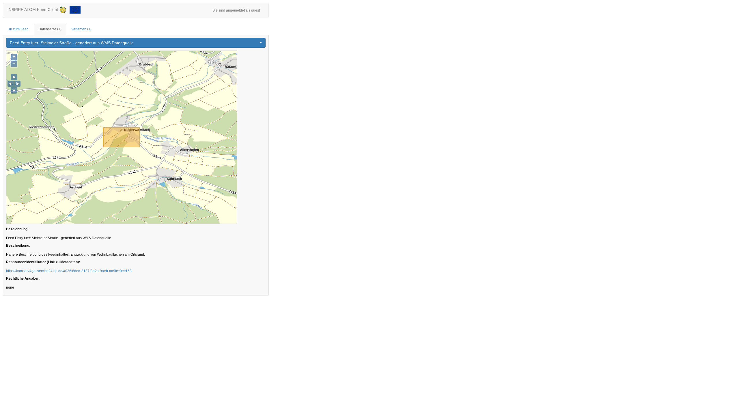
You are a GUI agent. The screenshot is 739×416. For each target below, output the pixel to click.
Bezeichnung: (17, 229)
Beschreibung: (18, 246)
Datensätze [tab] (49, 29)
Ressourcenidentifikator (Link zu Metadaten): (43, 262)
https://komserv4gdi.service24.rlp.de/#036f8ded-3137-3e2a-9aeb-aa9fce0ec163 (69, 271)
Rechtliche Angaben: (23, 278)
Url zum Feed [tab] (18, 29)
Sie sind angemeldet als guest (236, 10)
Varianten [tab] (81, 29)
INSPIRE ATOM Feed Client (33, 9)
